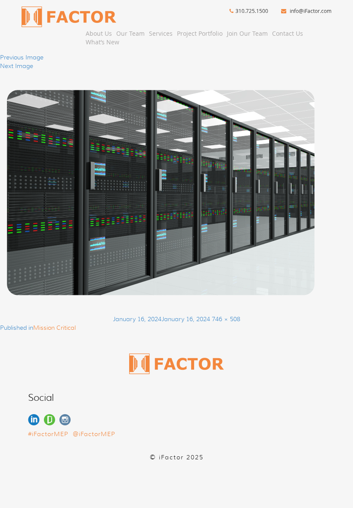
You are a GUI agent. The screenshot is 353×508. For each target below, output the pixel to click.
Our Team (130, 33)
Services (161, 33)
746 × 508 (226, 319)
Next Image (16, 66)
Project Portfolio (200, 33)
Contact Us (287, 33)
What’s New (102, 42)
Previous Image (21, 57)
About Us (99, 33)
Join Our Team (247, 33)
